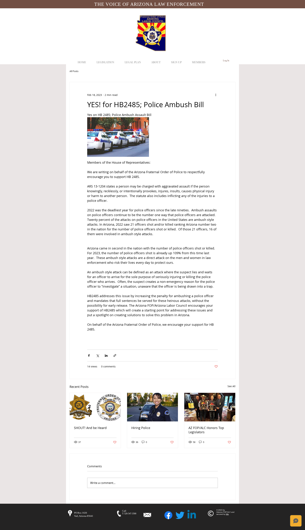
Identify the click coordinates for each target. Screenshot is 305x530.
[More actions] (216, 95)
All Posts (74, 71)
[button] (105, 60)
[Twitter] (180, 515)
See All (231, 386)
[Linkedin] (191, 515)
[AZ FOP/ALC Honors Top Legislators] (209, 407)
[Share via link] (114, 355)
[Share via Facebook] (89, 355)
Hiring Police (140, 428)
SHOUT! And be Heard (90, 428)
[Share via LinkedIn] (106, 355)
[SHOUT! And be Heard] (95, 407)
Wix (227, 514)
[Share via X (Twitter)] (97, 355)
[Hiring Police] (152, 407)
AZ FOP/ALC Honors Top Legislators (206, 430)
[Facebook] (168, 515)
